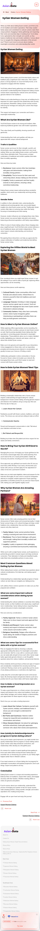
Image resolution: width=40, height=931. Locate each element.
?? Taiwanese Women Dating (10, 876)
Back (7, 12)
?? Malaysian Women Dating (10, 900)
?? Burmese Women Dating (10, 904)
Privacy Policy (6, 845)
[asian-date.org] (10, 4)
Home (13, 12)
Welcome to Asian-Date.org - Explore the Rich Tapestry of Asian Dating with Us (20, 852)
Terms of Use (6, 849)
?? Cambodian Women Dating (11, 890)
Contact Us (6, 838)
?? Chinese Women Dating (10, 863)
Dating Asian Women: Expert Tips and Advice (15, 842)
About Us (5, 835)
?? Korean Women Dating (9, 873)
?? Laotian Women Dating (10, 897)
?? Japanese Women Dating (10, 866)
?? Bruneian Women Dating (10, 886)
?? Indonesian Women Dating (11, 893)
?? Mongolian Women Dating (10, 869)
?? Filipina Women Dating (10, 907)
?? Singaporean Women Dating (11, 911)
